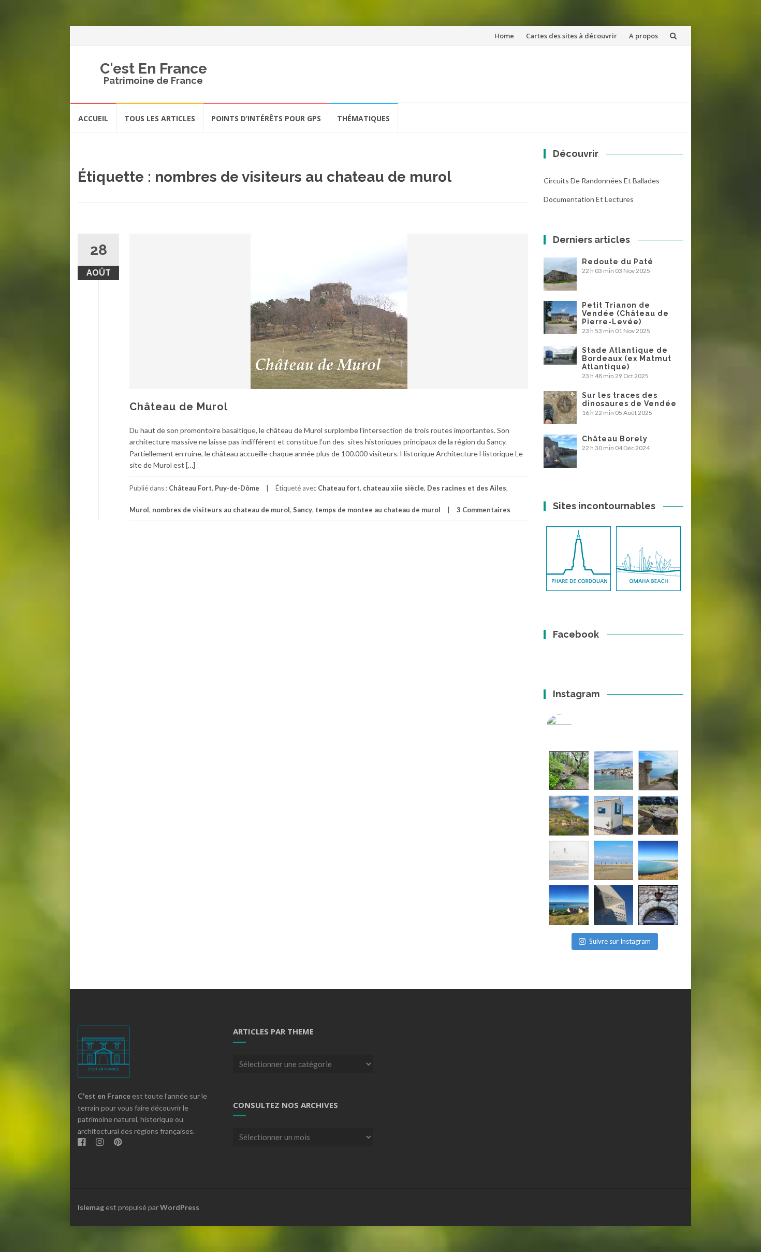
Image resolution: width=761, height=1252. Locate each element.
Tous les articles (159, 118)
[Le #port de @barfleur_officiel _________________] (614, 770)
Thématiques (363, 118)
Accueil (93, 118)
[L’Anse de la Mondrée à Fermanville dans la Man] (658, 861)
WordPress (179, 1207)
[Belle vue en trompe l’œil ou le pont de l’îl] (614, 861)
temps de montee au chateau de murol (378, 510)
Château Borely (615, 439)
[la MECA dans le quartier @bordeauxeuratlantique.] (614, 905)
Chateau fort (339, 488)
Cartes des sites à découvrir (571, 35)
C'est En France (153, 68)
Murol (139, 510)
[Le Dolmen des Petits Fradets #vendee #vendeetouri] (658, 816)
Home (504, 35)
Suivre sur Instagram (620, 941)
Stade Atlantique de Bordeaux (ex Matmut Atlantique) (626, 358)
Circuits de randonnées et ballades (602, 180)
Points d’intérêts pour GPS (266, 118)
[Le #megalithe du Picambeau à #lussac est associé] (569, 770)
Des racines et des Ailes (466, 488)
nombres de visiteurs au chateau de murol (221, 510)
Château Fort (190, 488)
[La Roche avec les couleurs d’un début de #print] (569, 816)
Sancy (302, 510)
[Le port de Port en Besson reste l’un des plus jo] (569, 905)
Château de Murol (178, 406)
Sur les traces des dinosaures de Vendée (629, 399)
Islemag (91, 1207)
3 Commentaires (483, 510)
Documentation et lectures (589, 199)
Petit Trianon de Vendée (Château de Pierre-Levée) (625, 313)
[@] (574, 727)
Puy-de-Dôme (237, 488)
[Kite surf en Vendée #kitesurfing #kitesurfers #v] (569, 861)
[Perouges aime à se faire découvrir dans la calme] (658, 905)
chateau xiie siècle (393, 488)
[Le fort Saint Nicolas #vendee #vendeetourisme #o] (658, 770)
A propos (643, 35)
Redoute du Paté (617, 261)
